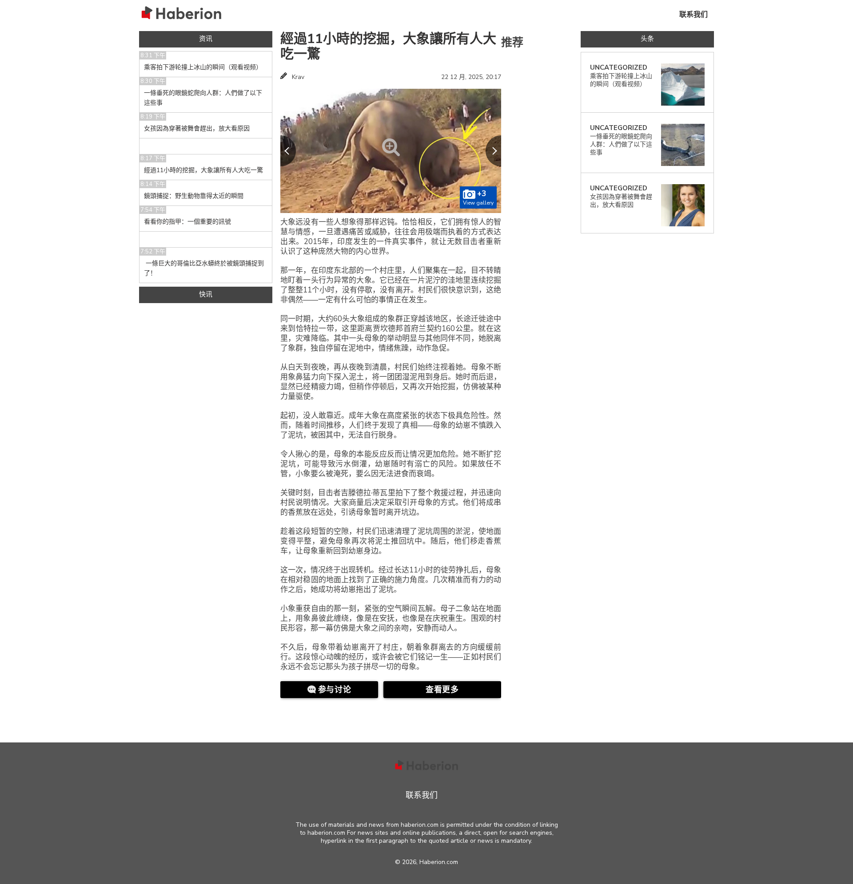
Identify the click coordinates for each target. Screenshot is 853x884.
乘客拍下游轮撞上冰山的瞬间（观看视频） (203, 67)
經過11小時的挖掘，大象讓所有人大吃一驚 (388, 46)
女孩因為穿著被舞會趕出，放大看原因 (197, 128)
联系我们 (693, 15)
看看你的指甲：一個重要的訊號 (187, 221)
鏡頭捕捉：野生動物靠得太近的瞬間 (193, 196)
